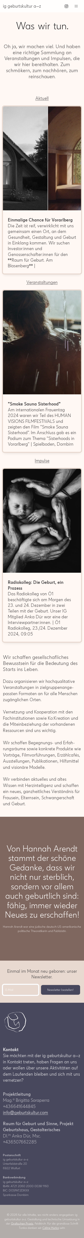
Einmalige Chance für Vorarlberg (40, 220)
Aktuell (42, 98)
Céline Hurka (50, 1228)
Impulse (42, 460)
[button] (76, 6)
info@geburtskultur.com (25, 1112)
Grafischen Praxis (22, 1223)
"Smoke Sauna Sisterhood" (34, 404)
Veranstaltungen (42, 282)
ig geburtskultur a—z (22, 6)
